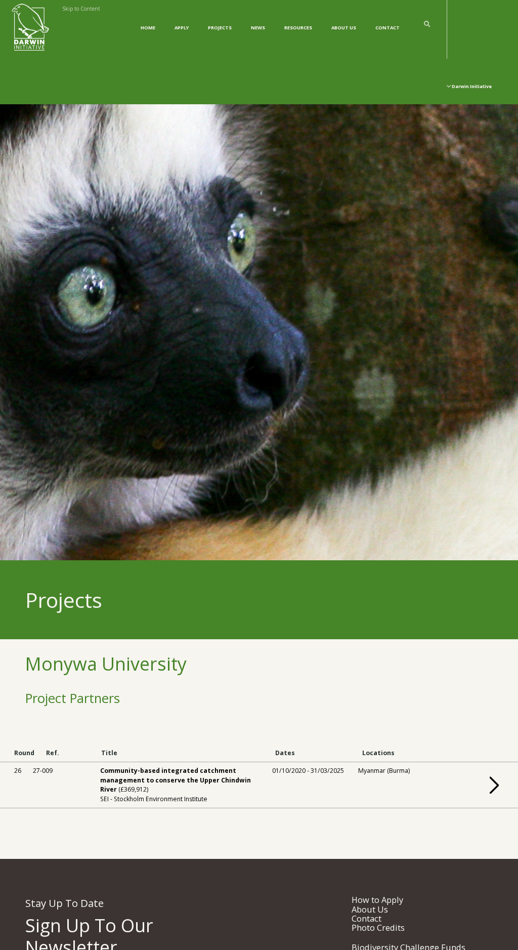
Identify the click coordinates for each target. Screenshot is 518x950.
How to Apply (377, 899)
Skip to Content (81, 8)
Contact (387, 27)
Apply (182, 27)
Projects (220, 27)
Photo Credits (378, 927)
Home (148, 27)
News (258, 27)
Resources (298, 27)
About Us (343, 27)
